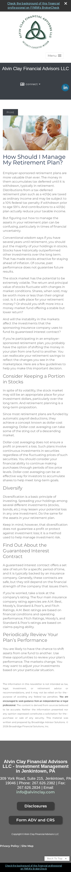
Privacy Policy (9, 846)
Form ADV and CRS (35, 820)
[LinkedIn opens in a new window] (65, 90)
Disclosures (35, 806)
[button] (54, 55)
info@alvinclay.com (35, 792)
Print (10, 112)
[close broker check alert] (65, 3)
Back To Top (55, 858)
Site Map (27, 846)
